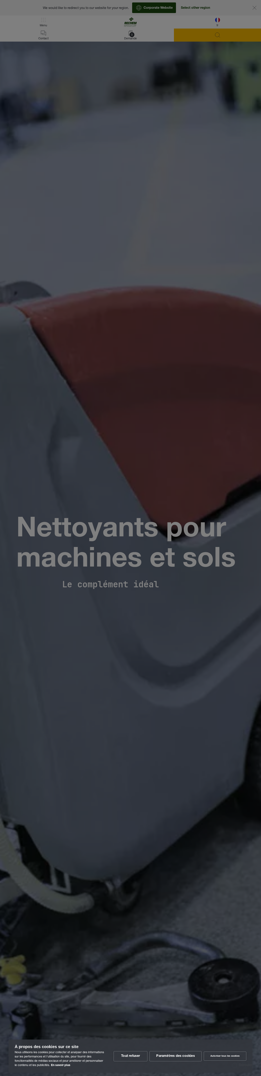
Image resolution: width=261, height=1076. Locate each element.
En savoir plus (60, 1065)
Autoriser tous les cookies (225, 1056)
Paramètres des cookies (175, 1056)
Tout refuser (130, 1056)
